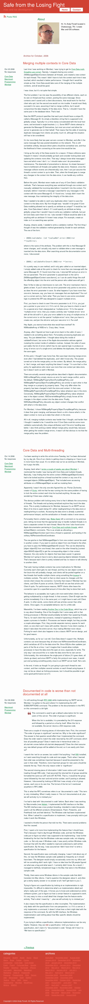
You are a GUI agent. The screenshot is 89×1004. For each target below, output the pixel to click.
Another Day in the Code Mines (60, 609)
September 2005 (57, 995)
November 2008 (51, 980)
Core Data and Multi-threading (43, 450)
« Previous (29, 947)
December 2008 (66, 977)
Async (29, 957)
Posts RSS (12, 16)
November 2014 (51, 965)
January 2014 (65, 965)
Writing (6, 985)
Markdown (28, 970)
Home (65, 9)
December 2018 (64, 960)
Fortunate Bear (22, 965)
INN (77, 754)
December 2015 (70, 962)
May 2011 (49, 972)
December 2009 (51, 975)
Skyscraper (13, 977)
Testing (6, 980)
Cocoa (26, 960)
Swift (22, 977)
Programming (10, 81)
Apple (22, 957)
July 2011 (73, 970)
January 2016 (56, 962)
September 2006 (57, 990)
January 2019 (50, 960)
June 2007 (67, 982)
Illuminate (24, 967)
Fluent (12, 965)
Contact (77, 9)
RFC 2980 (48, 700)
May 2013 (55, 967)
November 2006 (66, 987)
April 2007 (55, 985)
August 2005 (71, 995)
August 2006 (71, 990)
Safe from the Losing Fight (34, 4)
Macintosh (9, 79)
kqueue (76, 575)
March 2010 (69, 972)
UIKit (19, 980)
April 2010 (59, 972)
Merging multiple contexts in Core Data (49, 63)
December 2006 (51, 987)
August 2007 (56, 982)
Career (18, 960)
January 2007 (67, 985)
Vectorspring (8, 982)
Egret (5, 965)
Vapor (25, 980)
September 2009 (51, 977)
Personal (6, 975)
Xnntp (34, 490)
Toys (13, 980)
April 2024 (49, 957)
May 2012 (76, 967)
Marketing (7, 972)
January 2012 (62, 970)
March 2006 (65, 992)
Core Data (9, 76)
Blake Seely (55, 518)
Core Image (29, 962)
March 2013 (65, 967)
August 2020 (75, 957)
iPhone (33, 967)
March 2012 (49, 970)
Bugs (12, 960)
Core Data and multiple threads (64, 527)
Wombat (8, 84)
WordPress (28, 982)
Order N (16, 972)
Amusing (6, 957)
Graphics (14, 967)
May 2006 (55, 992)
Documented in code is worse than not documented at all (49, 692)
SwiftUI (28, 977)
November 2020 (61, 957)
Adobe (44, 804)
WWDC (14, 985)
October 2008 (65, 980)
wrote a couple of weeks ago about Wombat (59, 469)
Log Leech (7, 970)
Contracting (7, 962)
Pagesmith (25, 972)
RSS (27, 975)
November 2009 (66, 975)
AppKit (15, 957)
